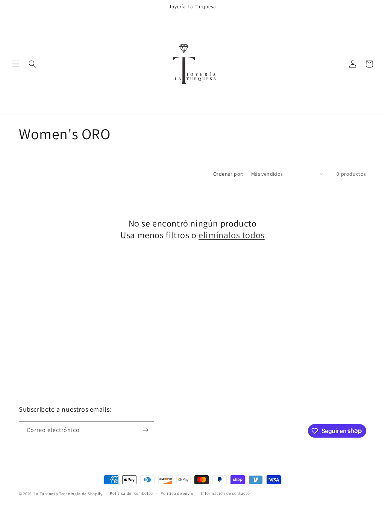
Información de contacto (225, 493)
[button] (16, 64)
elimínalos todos (232, 235)
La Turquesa (46, 493)
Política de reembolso (131, 493)
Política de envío (177, 493)
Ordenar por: (228, 173)
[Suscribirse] (145, 430)
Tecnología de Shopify (81, 493)
